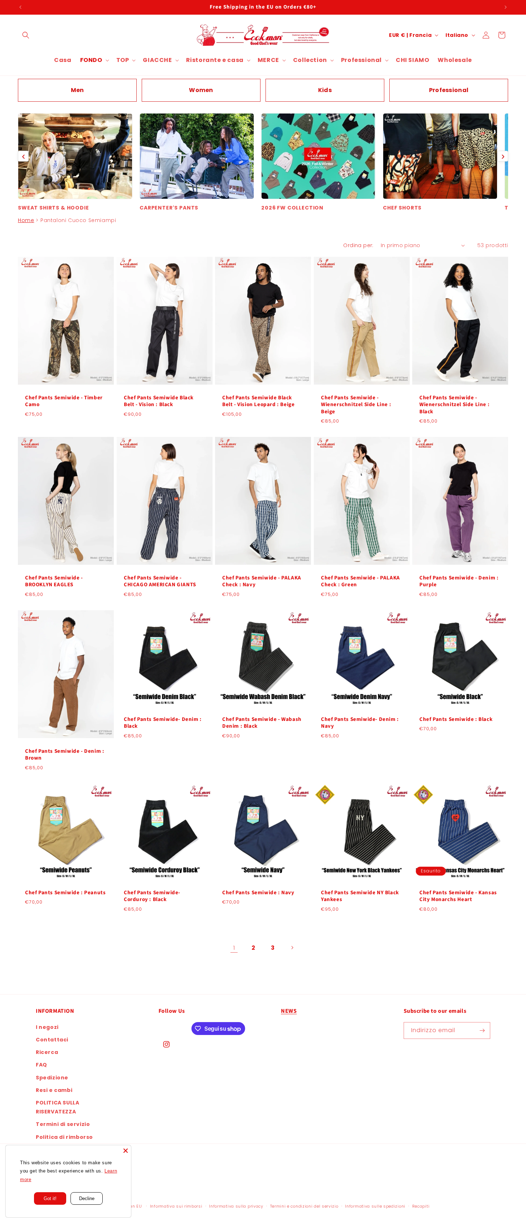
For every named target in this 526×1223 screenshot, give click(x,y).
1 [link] (234, 947)
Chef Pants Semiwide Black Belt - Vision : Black (159, 401)
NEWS (289, 1011)
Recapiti (421, 1206)
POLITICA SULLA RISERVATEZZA (57, 1107)
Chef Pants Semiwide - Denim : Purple (458, 581)
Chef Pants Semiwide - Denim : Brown (64, 755)
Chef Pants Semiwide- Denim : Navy (360, 723)
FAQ (41, 1065)
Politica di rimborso (64, 1137)
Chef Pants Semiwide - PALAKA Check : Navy (261, 581)
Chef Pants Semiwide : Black (455, 719)
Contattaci (52, 1039)
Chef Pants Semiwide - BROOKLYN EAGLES (54, 581)
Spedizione (52, 1077)
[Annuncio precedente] (20, 7)
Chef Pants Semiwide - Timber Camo (64, 401)
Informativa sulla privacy (236, 1206)
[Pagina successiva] (292, 947)
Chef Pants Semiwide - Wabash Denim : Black (262, 723)
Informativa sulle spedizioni (375, 1206)
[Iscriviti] (482, 1030)
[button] (26, 35)
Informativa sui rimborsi (176, 1206)
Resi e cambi (54, 1090)
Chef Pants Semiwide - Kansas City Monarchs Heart (458, 896)
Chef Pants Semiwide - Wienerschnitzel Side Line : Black (454, 404)
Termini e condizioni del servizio (304, 1206)
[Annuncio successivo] (505, 7)
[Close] (125, 1150)
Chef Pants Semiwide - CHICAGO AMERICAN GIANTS (160, 581)
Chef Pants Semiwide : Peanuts (65, 892)
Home (26, 220)
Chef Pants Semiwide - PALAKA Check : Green (360, 581)
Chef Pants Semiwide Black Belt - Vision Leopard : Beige (258, 401)
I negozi (47, 1027)
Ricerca (47, 1052)
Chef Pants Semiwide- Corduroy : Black (152, 896)
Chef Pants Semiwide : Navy (258, 892)
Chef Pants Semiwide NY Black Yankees (360, 896)
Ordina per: (358, 245)
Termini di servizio (63, 1124)
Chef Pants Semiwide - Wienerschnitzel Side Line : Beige (356, 404)
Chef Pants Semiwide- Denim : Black (163, 723)
